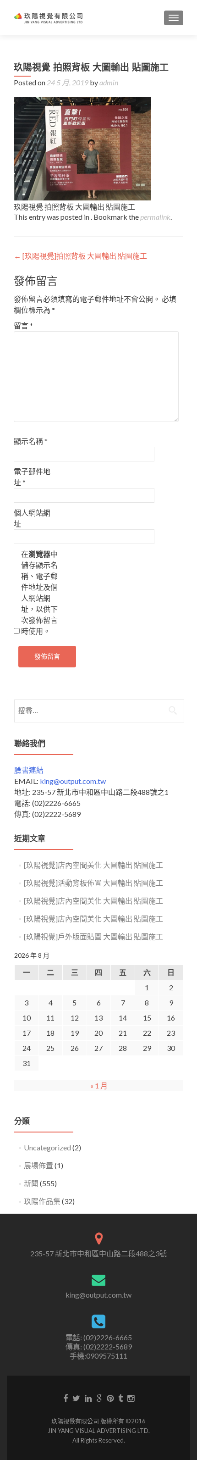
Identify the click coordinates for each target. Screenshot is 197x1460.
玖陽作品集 (42, 1201)
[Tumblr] (120, 1398)
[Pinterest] (110, 1398)
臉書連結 (29, 770)
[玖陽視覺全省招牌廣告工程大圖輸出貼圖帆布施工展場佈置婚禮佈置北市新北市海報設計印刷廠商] (48, 17)
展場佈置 (38, 1165)
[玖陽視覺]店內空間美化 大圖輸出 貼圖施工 (93, 864)
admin (108, 82)
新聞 (31, 1183)
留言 (23, 325)
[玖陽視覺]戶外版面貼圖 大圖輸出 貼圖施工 (93, 936)
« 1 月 (99, 1085)
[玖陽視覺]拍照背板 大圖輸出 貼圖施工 (80, 255)
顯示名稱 (31, 441)
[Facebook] (65, 1398)
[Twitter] (76, 1398)
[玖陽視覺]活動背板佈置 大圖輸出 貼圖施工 (93, 882)
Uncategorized (47, 1147)
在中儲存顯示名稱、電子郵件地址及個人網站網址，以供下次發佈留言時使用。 (39, 592)
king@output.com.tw (73, 781)
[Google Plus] (99, 1398)
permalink (155, 216)
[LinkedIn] (88, 1398)
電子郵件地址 (32, 477)
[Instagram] (130, 1398)
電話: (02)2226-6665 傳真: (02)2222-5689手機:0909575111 (99, 1346)
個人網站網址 (32, 518)
